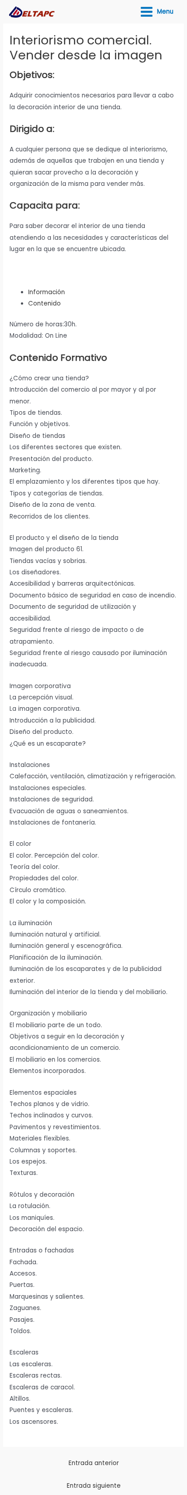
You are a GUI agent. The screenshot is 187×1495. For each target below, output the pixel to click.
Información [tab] (46, 292)
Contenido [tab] (44, 303)
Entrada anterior (94, 1463)
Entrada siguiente (94, 1485)
